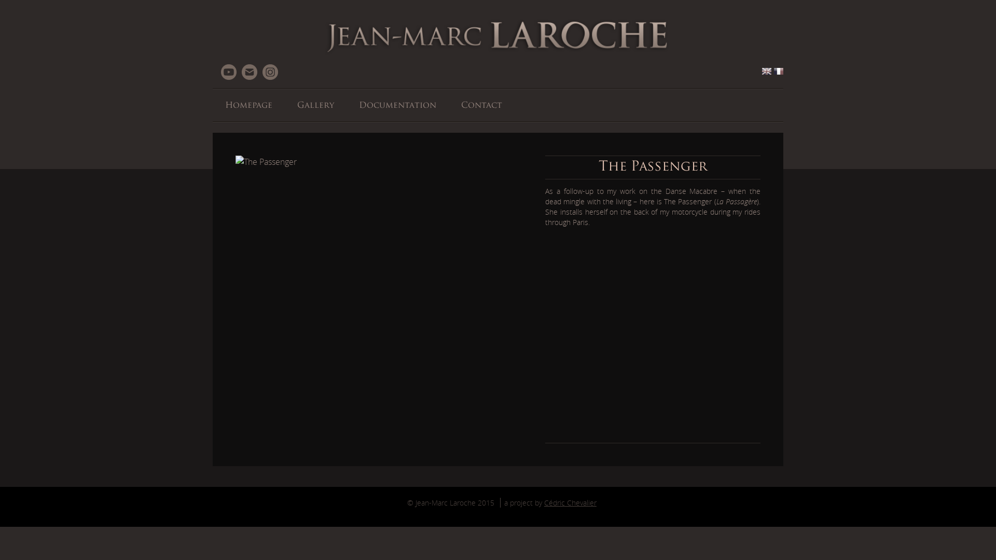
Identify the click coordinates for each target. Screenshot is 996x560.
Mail (249, 72)
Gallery (315, 106)
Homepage (248, 106)
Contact (481, 106)
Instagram (270, 72)
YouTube (229, 72)
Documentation (397, 106)
